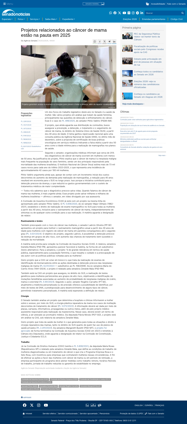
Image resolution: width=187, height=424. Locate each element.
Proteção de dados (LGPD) (131, 413)
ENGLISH (139, 405)
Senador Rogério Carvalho (68, 386)
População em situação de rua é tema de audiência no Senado (142, 125)
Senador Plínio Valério (29, 386)
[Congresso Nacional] (93, 405)
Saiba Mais (50, 19)
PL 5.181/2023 (47, 282)
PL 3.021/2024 (34, 233)
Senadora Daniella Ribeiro (51, 389)
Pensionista (104, 413)
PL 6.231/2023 (47, 266)
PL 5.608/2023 (81, 346)
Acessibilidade (158, 4)
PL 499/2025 (25, 132)
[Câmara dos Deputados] (87, 405)
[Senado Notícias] (16, 13)
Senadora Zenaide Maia (48, 386)
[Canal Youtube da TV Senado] (45, 405)
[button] (148, 3)
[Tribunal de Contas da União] (99, 405)
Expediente (67, 19)
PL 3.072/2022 (66, 306)
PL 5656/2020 (26, 143)
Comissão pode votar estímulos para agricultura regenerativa (141, 120)
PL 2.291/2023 (44, 328)
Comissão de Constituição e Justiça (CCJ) (95, 379)
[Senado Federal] (93, 3)
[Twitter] (31, 405)
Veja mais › (162, 155)
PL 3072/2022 (26, 128)
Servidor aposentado (89, 413)
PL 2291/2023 (26, 121)
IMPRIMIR (27, 397)
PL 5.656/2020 (70, 203)
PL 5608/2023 (26, 139)
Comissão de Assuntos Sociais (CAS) (35, 379)
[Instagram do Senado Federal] (38, 405)
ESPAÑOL (149, 405)
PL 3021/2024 (26, 125)
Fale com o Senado (176, 4)
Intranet (28, 413)
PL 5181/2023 (26, 136)
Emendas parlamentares (153, 19)
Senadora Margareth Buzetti (91, 386)
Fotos (20, 19)
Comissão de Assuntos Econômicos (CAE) (36, 382)
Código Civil (177, 19)
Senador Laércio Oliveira (30, 389)
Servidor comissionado (68, 413)
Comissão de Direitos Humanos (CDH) (64, 379)
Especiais (6, 19)
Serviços (34, 19)
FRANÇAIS (159, 405)
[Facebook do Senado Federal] (25, 405)
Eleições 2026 (130, 19)
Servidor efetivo (49, 413)
